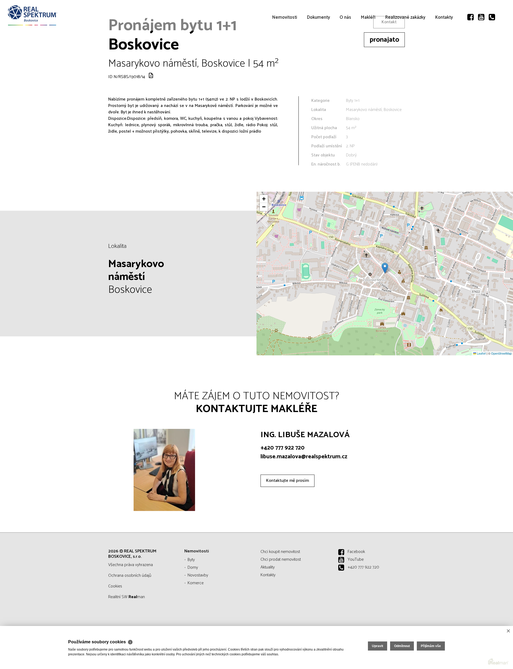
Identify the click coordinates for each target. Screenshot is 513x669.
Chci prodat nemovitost (281, 559)
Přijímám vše (431, 646)
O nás (345, 48)
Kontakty (444, 48)
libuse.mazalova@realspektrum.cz (304, 457)
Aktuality (268, 567)
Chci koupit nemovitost (280, 551)
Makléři (368, 48)
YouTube (356, 559)
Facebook (356, 551)
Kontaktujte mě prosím (287, 480)
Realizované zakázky (405, 48)
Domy (193, 567)
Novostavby (198, 575)
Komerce (196, 583)
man (137, 597)
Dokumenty (318, 48)
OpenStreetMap (501, 353)
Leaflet (481, 353)
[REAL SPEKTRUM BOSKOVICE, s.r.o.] (44, 15)
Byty (191, 559)
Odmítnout (402, 646)
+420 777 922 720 (283, 448)
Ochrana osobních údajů (129, 575)
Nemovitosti (284, 48)
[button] (385, 268)
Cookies (115, 586)
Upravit (377, 646)
